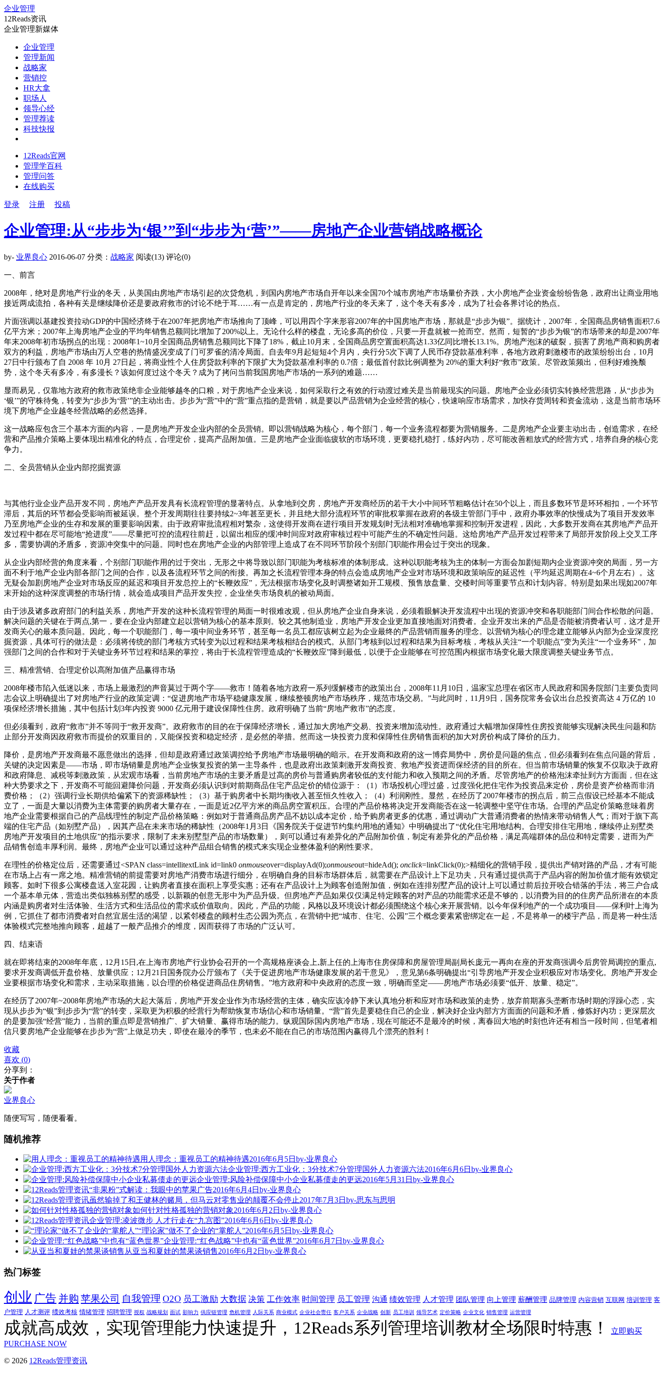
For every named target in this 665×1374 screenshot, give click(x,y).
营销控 (35, 78)
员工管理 (353, 1299)
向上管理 (501, 1299)
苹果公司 (100, 1298)
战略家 (35, 67)
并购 (68, 1298)
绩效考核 (64, 1312)
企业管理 (19, 8)
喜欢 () (17, 1059)
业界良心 (31, 257)
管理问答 (39, 176)
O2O (172, 1299)
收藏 (11, 1049)
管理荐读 (39, 118)
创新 (385, 1312)
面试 (175, 1312)
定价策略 (450, 1312)
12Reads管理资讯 (58, 1360)
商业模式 (286, 1312)
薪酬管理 (532, 1299)
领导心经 (39, 108)
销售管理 (497, 1312)
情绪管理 (92, 1312)
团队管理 (470, 1299)
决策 (256, 1299)
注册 (37, 204)
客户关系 (344, 1312)
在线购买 (39, 186)
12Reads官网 (44, 155)
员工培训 (403, 1312)
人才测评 (37, 1312)
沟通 (380, 1299)
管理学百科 (42, 166)
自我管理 (141, 1298)
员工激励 (200, 1299)
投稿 (62, 204)
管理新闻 (39, 57)
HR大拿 (36, 88)
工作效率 (283, 1299)
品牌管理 (562, 1299)
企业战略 (367, 1312)
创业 (18, 1297)
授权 (139, 1312)
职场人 (35, 98)
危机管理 (240, 1312)
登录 (11, 204)
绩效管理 (405, 1299)
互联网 (615, 1300)
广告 (45, 1298)
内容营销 (591, 1300)
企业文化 (473, 1312)
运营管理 (520, 1312)
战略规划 (157, 1312)
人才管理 (438, 1299)
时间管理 (318, 1299)
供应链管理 (214, 1312)
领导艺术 (427, 1312)
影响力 (191, 1312)
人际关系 (263, 1312)
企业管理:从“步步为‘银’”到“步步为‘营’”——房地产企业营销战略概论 (243, 230)
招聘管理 (119, 1312)
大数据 (233, 1299)
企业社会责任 (315, 1312)
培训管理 (639, 1300)
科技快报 (39, 129)
